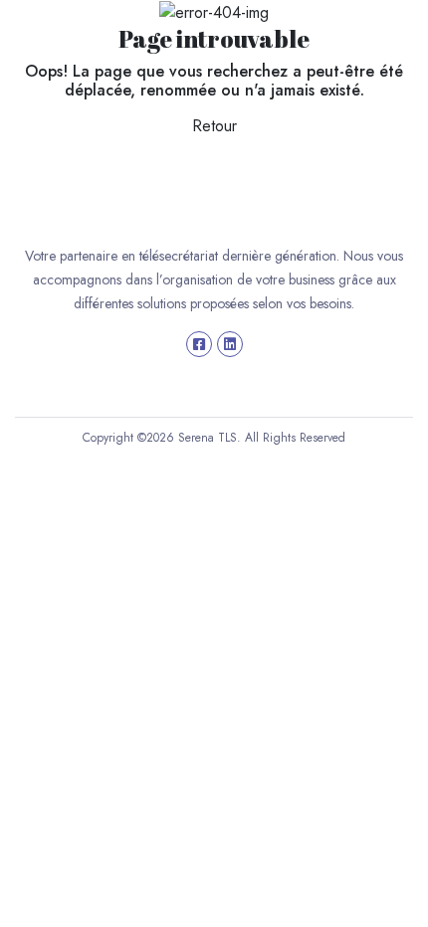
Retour (214, 125)
